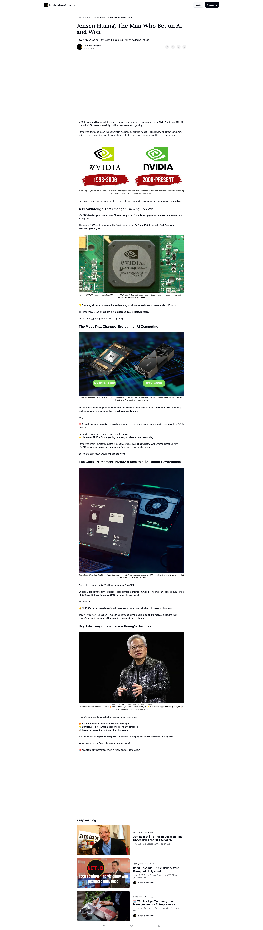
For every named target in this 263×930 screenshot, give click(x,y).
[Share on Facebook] (167, 47)
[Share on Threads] (179, 47)
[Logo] (46, 5)
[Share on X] (173, 47)
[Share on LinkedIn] (184, 47)
